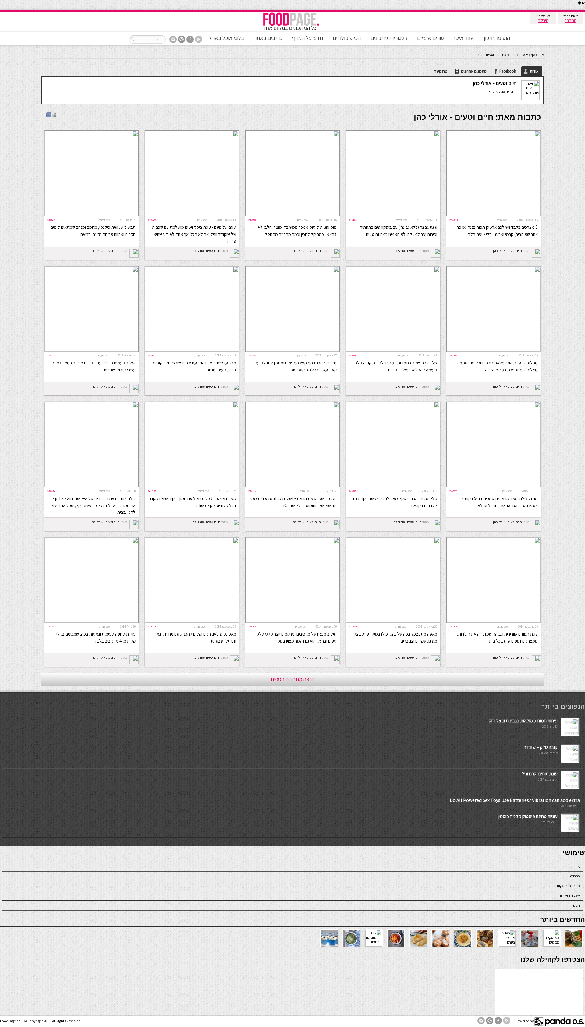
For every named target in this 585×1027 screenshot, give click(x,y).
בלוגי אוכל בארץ (226, 37)
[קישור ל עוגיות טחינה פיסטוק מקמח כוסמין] (570, 829)
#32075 (51, 355)
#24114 (152, 626)
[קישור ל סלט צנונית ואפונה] (393, 485)
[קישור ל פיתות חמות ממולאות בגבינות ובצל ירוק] (570, 734)
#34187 (252, 355)
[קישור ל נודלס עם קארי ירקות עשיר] (292, 350)
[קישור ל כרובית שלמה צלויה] (91, 485)
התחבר (570, 20)
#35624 (51, 219)
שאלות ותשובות (569, 895)
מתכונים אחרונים (474, 71)
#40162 (353, 219)
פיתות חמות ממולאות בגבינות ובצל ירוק (523, 720)
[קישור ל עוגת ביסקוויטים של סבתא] (192, 214)
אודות (534, 71)
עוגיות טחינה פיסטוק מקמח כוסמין (528, 816)
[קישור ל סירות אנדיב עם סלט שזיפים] (91, 350)
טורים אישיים (430, 37)
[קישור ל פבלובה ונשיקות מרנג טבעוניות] (292, 485)
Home (525, 54)
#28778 (252, 490)
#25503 (453, 626)
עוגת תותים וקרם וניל (540, 773)
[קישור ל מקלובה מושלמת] (494, 350)
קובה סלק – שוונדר (541, 747)
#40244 (453, 219)
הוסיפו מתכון (497, 37)
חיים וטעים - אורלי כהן (494, 83)
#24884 (353, 626)
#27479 (152, 490)
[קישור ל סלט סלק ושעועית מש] (292, 621)
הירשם (543, 20)
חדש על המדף (307, 37)
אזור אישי (464, 37)
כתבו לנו (574, 876)
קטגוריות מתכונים (388, 37)
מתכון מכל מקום (568, 886)
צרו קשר (440, 71)
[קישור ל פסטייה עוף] (393, 621)
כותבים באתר (268, 37)
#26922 (51, 490)
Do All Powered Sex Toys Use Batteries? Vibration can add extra (515, 800)
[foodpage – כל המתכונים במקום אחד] (291, 30)
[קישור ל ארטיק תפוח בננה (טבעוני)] (494, 214)
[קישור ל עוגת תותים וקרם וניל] (570, 787)
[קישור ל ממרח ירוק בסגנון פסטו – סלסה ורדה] (192, 485)
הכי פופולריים (347, 37)
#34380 (352, 355)
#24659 (252, 626)
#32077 (453, 490)
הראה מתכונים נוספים (292, 679)
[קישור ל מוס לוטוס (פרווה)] (292, 214)
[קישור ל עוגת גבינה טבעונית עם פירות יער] (393, 214)
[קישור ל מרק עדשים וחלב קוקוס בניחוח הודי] (192, 350)
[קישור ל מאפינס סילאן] (192, 621)
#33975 (151, 355)
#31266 (352, 490)
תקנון (576, 905)
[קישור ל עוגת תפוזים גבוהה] (494, 621)
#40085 (252, 219)
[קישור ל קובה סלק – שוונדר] (570, 760)
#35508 (453, 355)
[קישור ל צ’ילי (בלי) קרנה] (91, 214)
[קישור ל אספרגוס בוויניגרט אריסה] (494, 485)
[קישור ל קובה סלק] (393, 350)
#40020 (152, 219)
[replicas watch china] (584, 9)
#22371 (51, 626)
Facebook (507, 71)
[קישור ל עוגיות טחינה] (91, 621)
